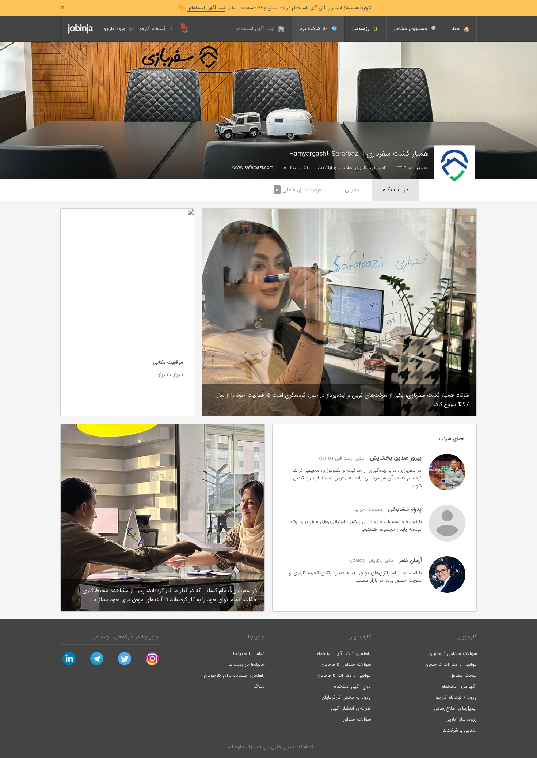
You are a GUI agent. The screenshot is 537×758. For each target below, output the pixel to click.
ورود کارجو (115, 28)
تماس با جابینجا (249, 653)
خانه (457, 28)
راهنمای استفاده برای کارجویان (234, 675)
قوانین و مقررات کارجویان (450, 664)
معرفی (352, 189)
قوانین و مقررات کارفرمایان (344, 675)
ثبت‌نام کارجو (153, 28)
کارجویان (466, 637)
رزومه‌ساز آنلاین (461, 719)
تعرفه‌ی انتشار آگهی (351, 708)
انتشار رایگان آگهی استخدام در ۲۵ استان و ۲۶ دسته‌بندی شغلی (279, 8)
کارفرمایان (359, 637)
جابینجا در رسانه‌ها (246, 664)
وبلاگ (259, 686)
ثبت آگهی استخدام (256, 28)
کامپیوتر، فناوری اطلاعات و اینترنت (352, 167)
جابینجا (256, 637)
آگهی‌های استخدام (459, 686)
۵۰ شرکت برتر (314, 28)
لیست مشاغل (463, 675)
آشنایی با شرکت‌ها (459, 730)
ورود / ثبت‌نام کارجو (456, 697)
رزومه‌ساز (361, 28)
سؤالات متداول (356, 719)
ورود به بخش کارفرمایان (346, 697)
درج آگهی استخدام (352, 686)
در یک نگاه (395, 189)
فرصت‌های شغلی (298, 189)
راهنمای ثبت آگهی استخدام (343, 653)
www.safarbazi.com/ (252, 167)
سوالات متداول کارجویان (453, 653)
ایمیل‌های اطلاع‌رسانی (455, 708)
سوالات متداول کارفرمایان (346, 664)
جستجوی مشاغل (411, 28)
